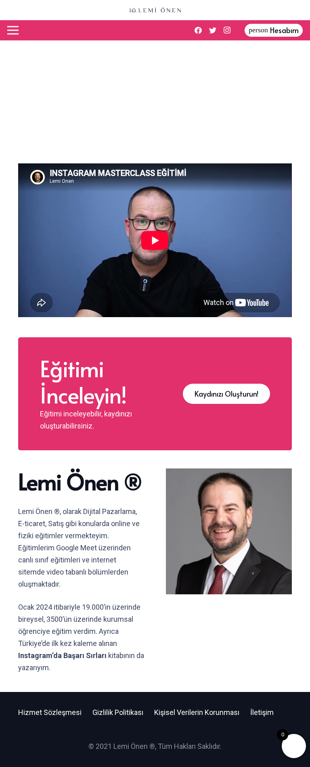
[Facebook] (198, 30)
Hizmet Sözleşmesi (50, 712)
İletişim (262, 712)
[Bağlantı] (155, 10)
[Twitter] (212, 30)
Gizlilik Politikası (117, 712)
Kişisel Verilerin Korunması (196, 712)
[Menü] (13, 30)
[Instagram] (227, 30)
